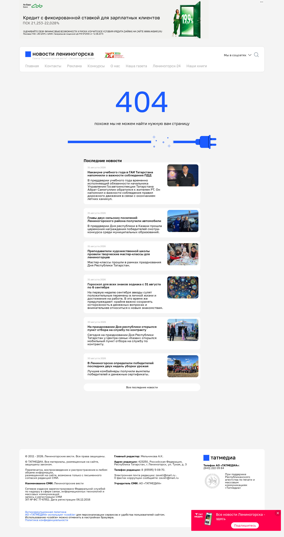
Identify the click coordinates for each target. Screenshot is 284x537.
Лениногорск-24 (167, 66)
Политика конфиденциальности (46, 520)
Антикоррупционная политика (45, 511)
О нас (115, 66)
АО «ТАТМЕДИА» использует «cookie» (50, 514)
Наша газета (136, 66)
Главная (32, 66)
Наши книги (196, 66)
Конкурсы (96, 66)
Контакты (53, 66)
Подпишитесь (245, 525)
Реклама (74, 66)
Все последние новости (142, 387)
